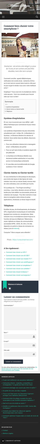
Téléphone (9, 111)
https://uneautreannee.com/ (22, 240)
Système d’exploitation (12, 107)
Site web (6, 350)
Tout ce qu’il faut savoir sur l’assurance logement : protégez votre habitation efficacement (18, 394)
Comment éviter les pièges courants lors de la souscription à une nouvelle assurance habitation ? (18, 399)
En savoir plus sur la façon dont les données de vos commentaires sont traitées (19, 368)
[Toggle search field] (37, 17)
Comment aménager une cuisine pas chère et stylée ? (19, 388)
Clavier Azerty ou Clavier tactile (15, 109)
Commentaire (9, 305)
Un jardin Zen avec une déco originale (14, 391)
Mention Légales (8, 433)
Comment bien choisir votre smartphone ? (18, 27)
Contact (5, 430)
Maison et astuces (20, 5)
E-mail (6, 341)
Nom (6, 332)
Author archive (9, 288)
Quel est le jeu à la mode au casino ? (14, 403)
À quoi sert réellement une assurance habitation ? (18, 380)
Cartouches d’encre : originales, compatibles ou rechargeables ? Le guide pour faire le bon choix (17, 384)
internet (16, 228)
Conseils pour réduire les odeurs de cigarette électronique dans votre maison (17, 412)
